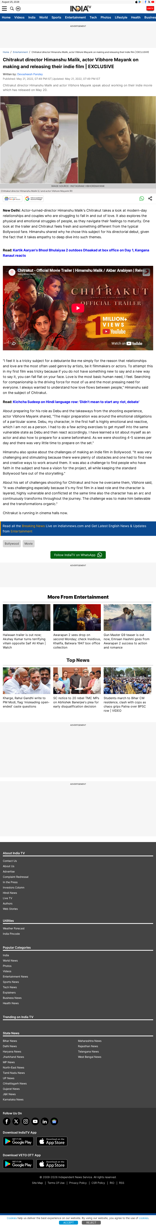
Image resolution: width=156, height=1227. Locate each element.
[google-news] (54, 1121)
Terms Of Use (56, 1182)
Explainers (9, 992)
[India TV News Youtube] (152, 2)
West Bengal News (89, 1056)
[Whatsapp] (141, 198)
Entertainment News (15, 976)
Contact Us (10, 860)
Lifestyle (121, 17)
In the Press (10, 882)
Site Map (37, 1182)
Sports (56, 17)
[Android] (140, 2)
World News (10, 960)
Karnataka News (13, 1099)
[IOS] (136, 2)
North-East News (13, 1067)
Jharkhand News (13, 1056)
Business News (12, 997)
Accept (68, 1222)
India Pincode (11, 933)
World (43, 17)
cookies (143, 1218)
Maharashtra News (89, 1040)
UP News (8, 1078)
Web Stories (10, 908)
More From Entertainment (78, 597)
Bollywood (12, 543)
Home (6, 17)
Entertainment (75, 17)
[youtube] (35, 1121)
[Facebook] (6, 1121)
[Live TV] (150, 8)
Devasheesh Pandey (30, 74)
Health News (11, 1003)
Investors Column (13, 887)
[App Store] (52, 1141)
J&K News (9, 1094)
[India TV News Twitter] (149, 2)
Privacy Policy (78, 1182)
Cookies (12, 1218)
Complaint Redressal (15, 876)
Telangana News (88, 1051)
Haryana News (12, 1051)
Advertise (9, 871)
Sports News (11, 981)
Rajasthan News (88, 1046)
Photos (106, 17)
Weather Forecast (14, 928)
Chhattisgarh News (15, 1083)
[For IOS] (52, 1164)
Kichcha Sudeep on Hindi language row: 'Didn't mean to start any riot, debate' (76, 402)
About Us (8, 866)
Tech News (10, 987)
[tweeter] (16, 1121)
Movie (29, 543)
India (31, 17)
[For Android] (18, 1164)
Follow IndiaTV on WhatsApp (75, 555)
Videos (19, 17)
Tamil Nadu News (14, 1072)
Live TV (7, 898)
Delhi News (10, 1046)
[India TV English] (80, 9)
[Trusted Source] (34, 198)
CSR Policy (98, 1182)
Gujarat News (11, 1088)
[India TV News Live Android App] (18, 1141)
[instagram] (25, 1121)
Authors (7, 903)
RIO (112, 1182)
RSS (121, 1182)
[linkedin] (45, 1121)
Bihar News (10, 1040)
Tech (93, 17)
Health (136, 17)
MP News (9, 1062)
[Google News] (12, 198)
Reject (91, 1222)
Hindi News (10, 892)
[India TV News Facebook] (145, 2)
